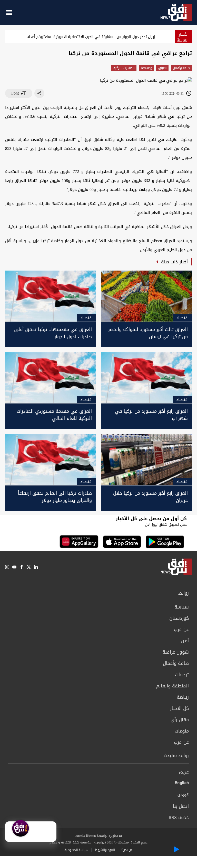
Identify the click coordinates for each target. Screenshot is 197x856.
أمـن (185, 640)
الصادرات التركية (123, 68)
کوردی (183, 795)
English (182, 783)
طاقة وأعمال (181, 68)
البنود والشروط (105, 850)
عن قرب (181, 629)
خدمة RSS (179, 817)
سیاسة (181, 607)
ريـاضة (183, 697)
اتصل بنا (181, 806)
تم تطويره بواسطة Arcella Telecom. (98, 836)
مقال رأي (180, 719)
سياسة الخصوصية (76, 850)
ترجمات (182, 674)
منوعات (182, 731)
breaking (146, 68)
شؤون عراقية (175, 652)
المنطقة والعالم (172, 686)
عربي (184, 772)
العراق (162, 68)
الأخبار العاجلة (183, 37)
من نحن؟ (127, 850)
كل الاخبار (179, 708)
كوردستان (179, 618)
